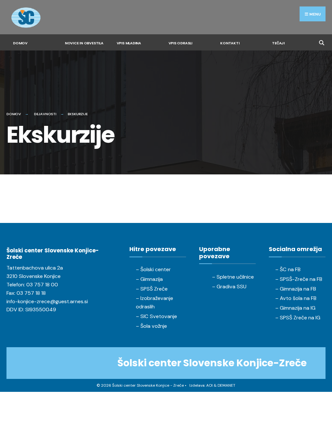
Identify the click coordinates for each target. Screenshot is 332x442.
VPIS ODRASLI (180, 43)
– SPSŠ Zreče (152, 288)
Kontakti (229, 43)
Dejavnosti (45, 113)
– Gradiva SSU (229, 286)
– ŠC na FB (288, 269)
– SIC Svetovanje (156, 316)
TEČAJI (278, 43)
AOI (209, 385)
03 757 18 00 (42, 284)
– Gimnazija (149, 279)
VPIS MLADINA (129, 43)
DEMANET (226, 385)
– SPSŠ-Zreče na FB (298, 279)
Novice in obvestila (84, 43)
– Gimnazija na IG (295, 307)
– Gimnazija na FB (295, 288)
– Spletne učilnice (233, 276)
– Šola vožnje (151, 326)
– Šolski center (153, 269)
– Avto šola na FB (295, 298)
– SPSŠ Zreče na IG (297, 317)
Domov (20, 43)
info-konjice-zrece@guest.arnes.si (47, 301)
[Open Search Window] (321, 42)
